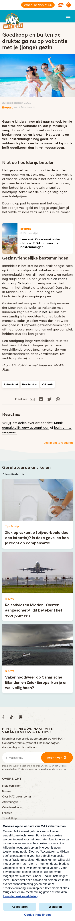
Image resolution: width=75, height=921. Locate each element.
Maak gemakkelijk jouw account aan (32, 425)
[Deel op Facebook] (41, 399)
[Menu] (68, 16)
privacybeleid (9, 769)
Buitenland (11, 384)
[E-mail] (32, 399)
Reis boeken (30, 384)
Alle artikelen (11, 474)
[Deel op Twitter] (49, 399)
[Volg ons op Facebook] (3, 718)
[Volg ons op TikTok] (11, 718)
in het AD (45, 312)
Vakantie (47, 384)
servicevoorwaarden (36, 769)
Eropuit (7, 107)
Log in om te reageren (58, 442)
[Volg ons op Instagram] (20, 718)
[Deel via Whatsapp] (58, 399)
